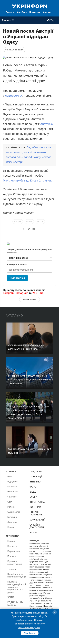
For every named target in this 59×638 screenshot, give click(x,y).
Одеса (29, 221)
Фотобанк (22, 12)
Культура (12, 517)
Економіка (12, 491)
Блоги (33, 497)
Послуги (10, 12)
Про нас (11, 541)
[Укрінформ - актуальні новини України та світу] (29, 6)
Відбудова (12, 481)
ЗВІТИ (10, 597)
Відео (33, 491)
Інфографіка (37, 502)
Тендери (12, 569)
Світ (9, 501)
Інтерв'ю (35, 481)
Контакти (12, 546)
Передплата (13, 551)
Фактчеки (12, 496)
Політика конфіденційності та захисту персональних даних (16, 586)
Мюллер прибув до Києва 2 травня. (27, 180)
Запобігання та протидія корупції (16, 575)
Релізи (34, 532)
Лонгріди (35, 507)
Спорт (10, 527)
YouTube (37, 293)
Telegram (8, 293)
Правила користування (14, 562)
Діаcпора (12, 522)
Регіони (11, 506)
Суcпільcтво (13, 512)
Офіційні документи (37, 526)
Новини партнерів (36, 513)
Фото (33, 486)
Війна (10, 476)
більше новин (29, 299)
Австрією (46, 124)
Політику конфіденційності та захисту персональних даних (30, 624)
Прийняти (29, 633)
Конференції (37, 519)
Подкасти (36, 471)
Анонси (47, 12)
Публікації (36, 476)
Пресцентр (34, 12)
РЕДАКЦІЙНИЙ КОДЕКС (15, 603)
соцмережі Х (13, 95)
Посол (40, 221)
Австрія (17, 221)
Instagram (22, 293)
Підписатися (17, 277)
